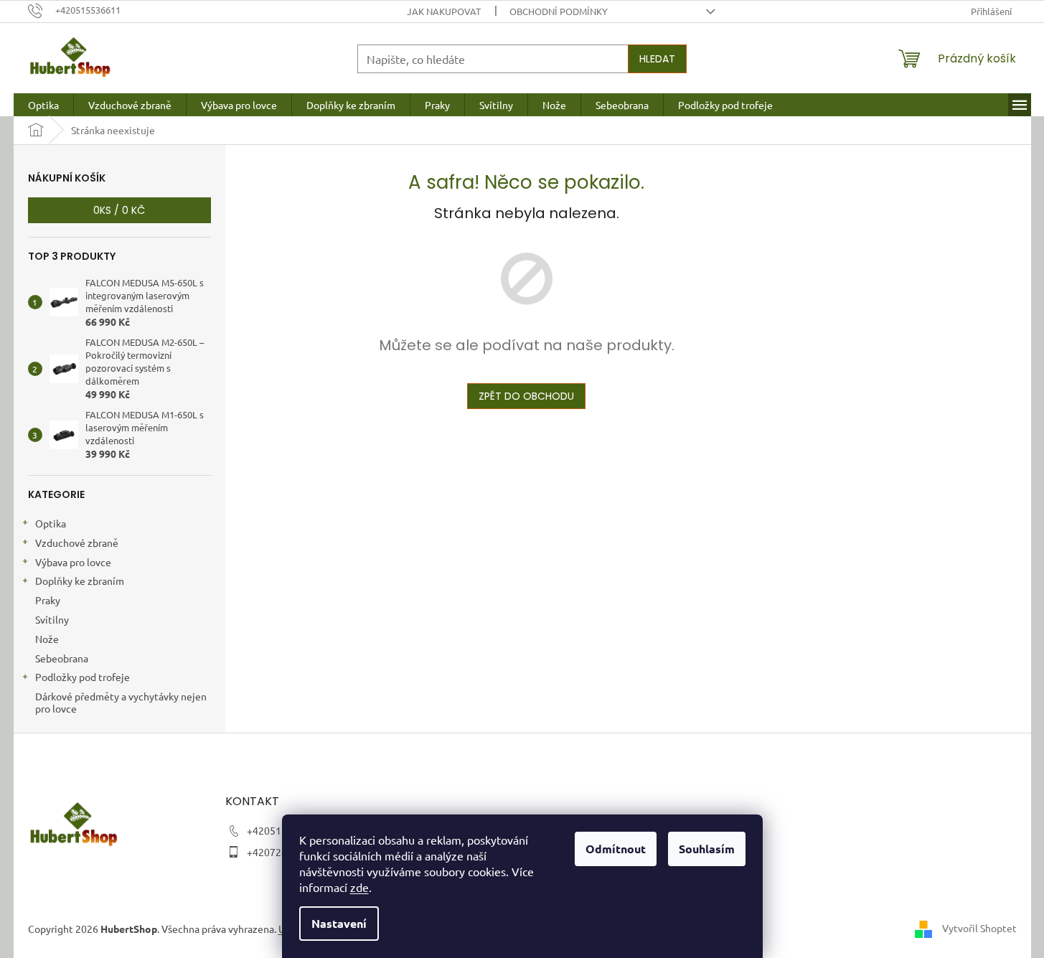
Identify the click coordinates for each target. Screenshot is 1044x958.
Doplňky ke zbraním (79, 580)
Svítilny (52, 619)
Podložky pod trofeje (82, 676)
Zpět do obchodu (526, 396)
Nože (47, 638)
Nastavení (339, 923)
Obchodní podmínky (558, 11)
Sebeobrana (61, 658)
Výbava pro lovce (73, 561)
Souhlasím (707, 848)
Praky (47, 599)
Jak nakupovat (444, 11)
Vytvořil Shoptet (979, 927)
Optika (50, 523)
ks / (119, 210)
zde (359, 887)
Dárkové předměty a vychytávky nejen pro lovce (121, 702)
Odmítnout (616, 848)
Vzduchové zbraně (76, 542)
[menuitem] (43, 104)
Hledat (657, 59)
